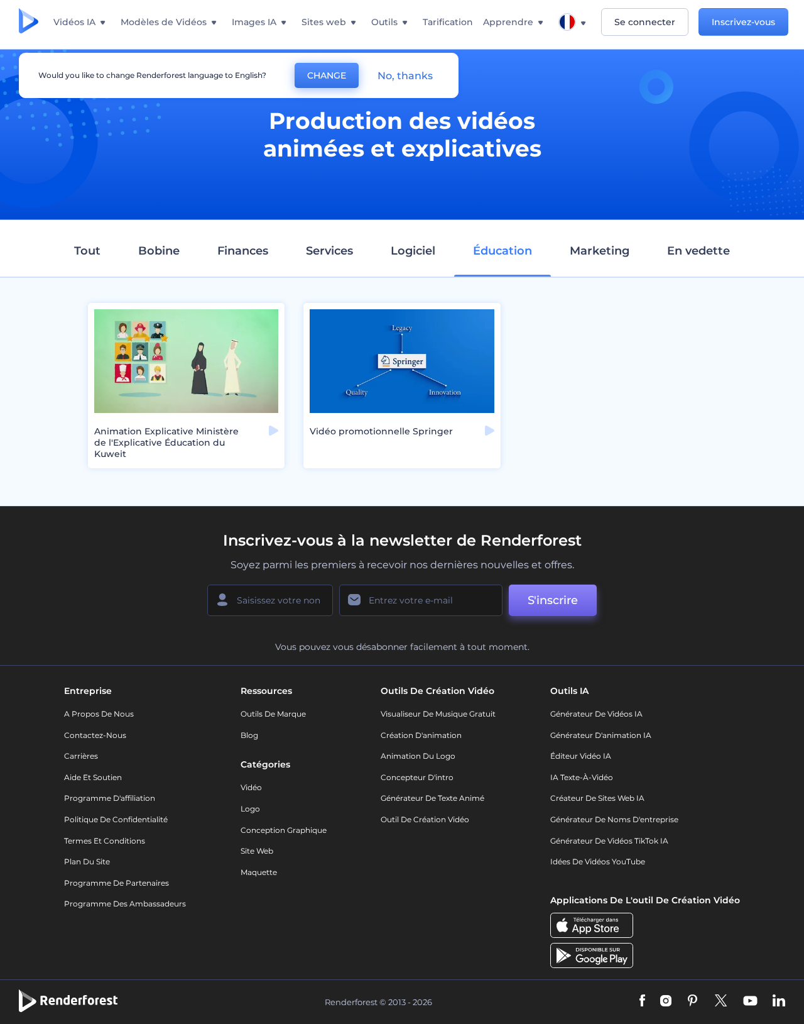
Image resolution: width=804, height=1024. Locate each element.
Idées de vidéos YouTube (597, 861)
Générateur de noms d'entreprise (614, 819)
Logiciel (413, 251)
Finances (242, 251)
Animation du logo (418, 756)
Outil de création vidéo (425, 819)
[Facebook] (642, 1001)
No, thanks (405, 76)
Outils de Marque (273, 713)
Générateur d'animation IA (600, 735)
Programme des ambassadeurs (125, 903)
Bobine (159, 251)
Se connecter (644, 22)
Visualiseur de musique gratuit (438, 713)
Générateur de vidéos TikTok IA (609, 840)
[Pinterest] (692, 1001)
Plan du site (87, 861)
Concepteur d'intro (417, 777)
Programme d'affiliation (109, 798)
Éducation (502, 251)
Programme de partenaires (116, 883)
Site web (257, 851)
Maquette (259, 872)
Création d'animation (421, 735)
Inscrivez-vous (743, 22)
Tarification (448, 22)
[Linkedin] (779, 1001)
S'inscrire (553, 600)
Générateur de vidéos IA (596, 713)
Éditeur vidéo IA (580, 756)
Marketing (599, 251)
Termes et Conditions (104, 840)
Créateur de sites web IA (597, 798)
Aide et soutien (93, 777)
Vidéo (251, 787)
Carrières (81, 756)
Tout (87, 251)
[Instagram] (665, 1001)
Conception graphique (284, 830)
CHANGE (326, 75)
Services (329, 251)
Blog (249, 735)
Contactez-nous (95, 735)
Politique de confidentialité (116, 819)
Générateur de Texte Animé (432, 798)
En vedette (698, 251)
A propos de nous (99, 713)
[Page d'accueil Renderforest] (28, 22)
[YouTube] (750, 1001)
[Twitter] (721, 1001)
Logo (250, 808)
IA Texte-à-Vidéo (581, 777)
